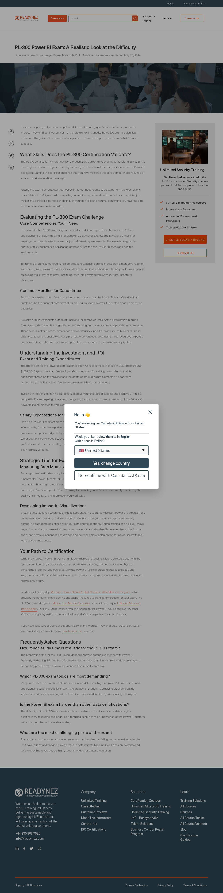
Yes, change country (111, 463)
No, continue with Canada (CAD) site (111, 475)
